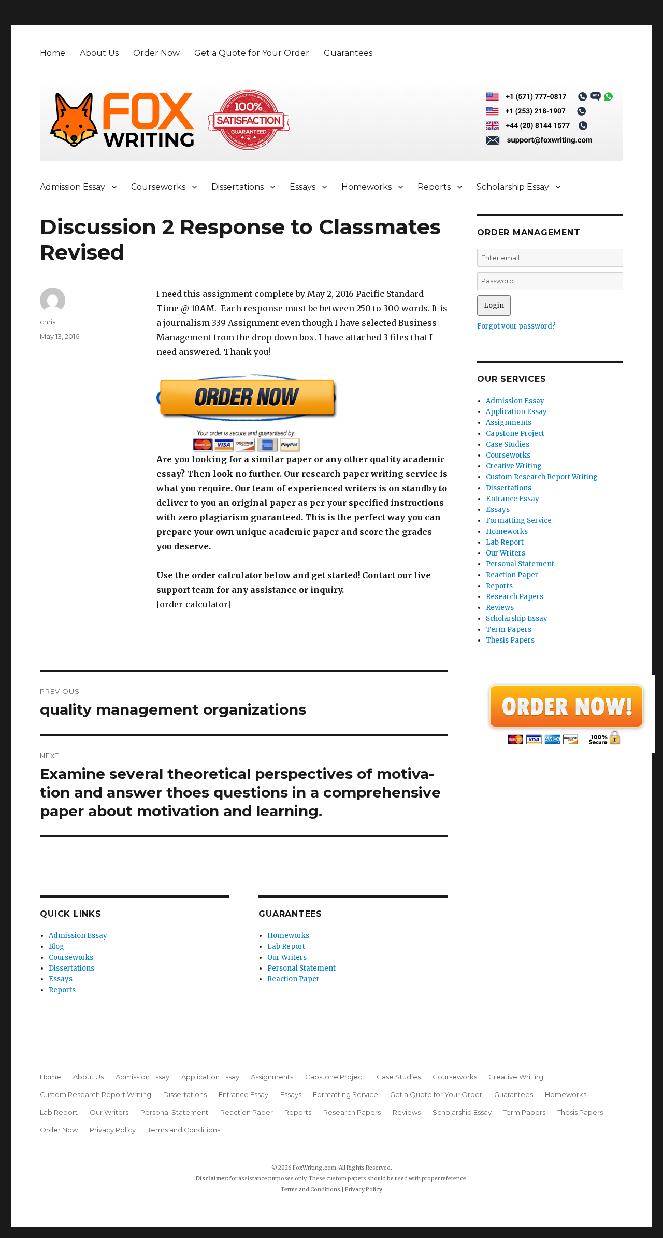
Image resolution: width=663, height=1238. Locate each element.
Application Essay (516, 411)
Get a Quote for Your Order (251, 53)
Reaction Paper (293, 979)
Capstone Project (515, 433)
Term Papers (508, 629)
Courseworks (158, 187)
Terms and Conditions (184, 1130)
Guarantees (348, 53)
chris (47, 322)
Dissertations (237, 187)
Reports (434, 187)
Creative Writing (514, 466)
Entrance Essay (512, 498)
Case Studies (507, 444)
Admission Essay (72, 187)
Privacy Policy (113, 1130)
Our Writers (287, 957)
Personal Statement (301, 968)
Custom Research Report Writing (542, 477)
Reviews (500, 607)
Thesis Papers (510, 640)
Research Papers (514, 596)
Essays (302, 187)
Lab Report (286, 946)
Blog (56, 946)
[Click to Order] (302, 413)
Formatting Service (519, 520)
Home (52, 53)
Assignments (508, 422)
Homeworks (366, 187)
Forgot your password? (516, 326)
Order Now (156, 53)
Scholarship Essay (513, 187)
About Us (99, 53)
